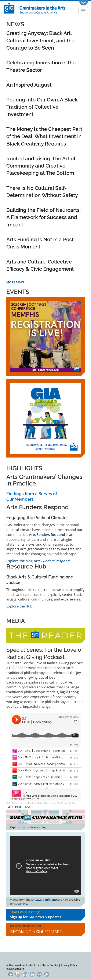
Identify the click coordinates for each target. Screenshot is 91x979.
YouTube (32, 974)
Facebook (10, 974)
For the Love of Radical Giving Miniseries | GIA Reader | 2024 (44, 803)
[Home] (35, 8)
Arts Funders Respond (47, 534)
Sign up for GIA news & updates (35, 917)
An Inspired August (29, 85)
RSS (47, 974)
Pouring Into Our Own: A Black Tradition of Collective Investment (42, 107)
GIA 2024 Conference (44, 899)
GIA (8, 803)
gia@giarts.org (15, 969)
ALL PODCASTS (20, 807)
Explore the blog (37, 561)
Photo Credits (50, 965)
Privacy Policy (69, 965)
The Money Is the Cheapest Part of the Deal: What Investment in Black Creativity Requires (44, 136)
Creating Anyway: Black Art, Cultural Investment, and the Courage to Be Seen (40, 40)
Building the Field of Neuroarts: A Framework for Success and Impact (43, 217)
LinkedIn (25, 974)
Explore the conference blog (28, 827)
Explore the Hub (19, 606)
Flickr (39, 974)
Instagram (18, 974)
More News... (16, 282)
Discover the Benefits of (36, 929)
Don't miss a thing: (35, 914)
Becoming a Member (36, 932)
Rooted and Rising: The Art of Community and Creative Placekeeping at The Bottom (40, 165)
